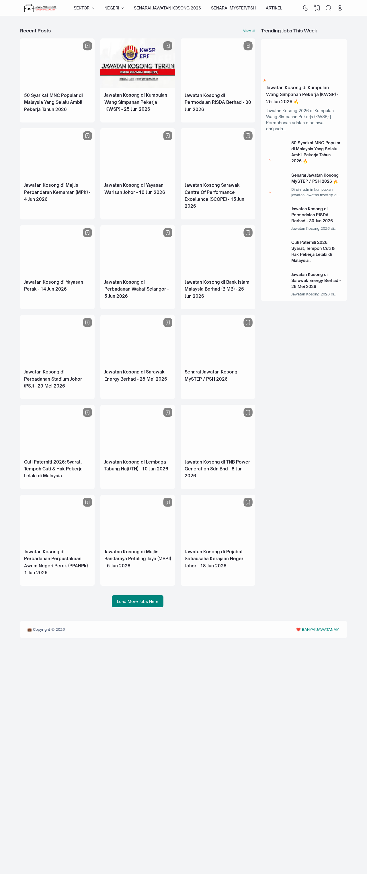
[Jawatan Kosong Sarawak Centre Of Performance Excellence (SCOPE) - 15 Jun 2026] (218, 176)
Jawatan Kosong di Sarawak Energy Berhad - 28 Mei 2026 (316, 280)
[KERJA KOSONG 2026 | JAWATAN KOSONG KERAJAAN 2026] (40, 8)
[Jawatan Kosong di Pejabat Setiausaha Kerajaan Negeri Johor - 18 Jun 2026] (218, 541)
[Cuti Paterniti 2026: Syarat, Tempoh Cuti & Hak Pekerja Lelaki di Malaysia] (57, 452)
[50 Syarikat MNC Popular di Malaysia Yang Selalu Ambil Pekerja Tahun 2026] (57, 86)
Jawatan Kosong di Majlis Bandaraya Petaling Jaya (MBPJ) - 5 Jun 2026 (137, 557)
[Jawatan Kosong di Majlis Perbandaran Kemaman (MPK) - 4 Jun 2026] (57, 176)
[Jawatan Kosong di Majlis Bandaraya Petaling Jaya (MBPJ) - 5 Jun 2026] (137, 541)
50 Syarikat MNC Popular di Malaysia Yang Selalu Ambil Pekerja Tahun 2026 (53, 102)
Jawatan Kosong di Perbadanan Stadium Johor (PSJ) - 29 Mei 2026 (53, 378)
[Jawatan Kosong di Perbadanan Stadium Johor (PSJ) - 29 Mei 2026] (57, 362)
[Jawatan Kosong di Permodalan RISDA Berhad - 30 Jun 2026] (218, 86)
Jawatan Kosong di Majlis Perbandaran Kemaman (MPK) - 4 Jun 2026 (57, 192)
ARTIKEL (274, 7)
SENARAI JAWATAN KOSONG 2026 (167, 7)
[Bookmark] (87, 45)
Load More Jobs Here (138, 600)
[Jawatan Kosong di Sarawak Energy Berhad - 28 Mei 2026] (137, 362)
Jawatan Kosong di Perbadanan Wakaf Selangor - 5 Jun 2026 (136, 288)
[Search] (328, 8)
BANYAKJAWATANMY (320, 628)
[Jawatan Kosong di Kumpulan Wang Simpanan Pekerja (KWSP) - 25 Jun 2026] (137, 86)
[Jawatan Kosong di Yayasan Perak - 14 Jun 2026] (57, 272)
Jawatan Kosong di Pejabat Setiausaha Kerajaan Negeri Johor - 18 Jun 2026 (215, 557)
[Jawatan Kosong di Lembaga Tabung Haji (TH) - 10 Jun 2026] (137, 452)
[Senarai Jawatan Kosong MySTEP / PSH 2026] (218, 362)
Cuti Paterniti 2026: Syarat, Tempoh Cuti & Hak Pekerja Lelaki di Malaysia (53, 468)
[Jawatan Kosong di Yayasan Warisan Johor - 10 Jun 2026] (137, 176)
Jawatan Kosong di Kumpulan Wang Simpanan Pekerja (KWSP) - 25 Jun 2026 (135, 102)
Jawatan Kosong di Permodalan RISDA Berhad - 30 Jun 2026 (218, 102)
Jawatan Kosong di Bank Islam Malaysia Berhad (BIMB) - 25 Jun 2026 (217, 288)
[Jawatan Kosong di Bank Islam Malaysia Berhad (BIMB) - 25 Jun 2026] (218, 272)
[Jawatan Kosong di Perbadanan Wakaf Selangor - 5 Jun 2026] (137, 272)
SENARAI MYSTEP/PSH (233, 7)
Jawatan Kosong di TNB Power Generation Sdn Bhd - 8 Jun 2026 (217, 468)
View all (249, 31)
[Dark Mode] (306, 8)
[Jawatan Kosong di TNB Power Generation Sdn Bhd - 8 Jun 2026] (218, 452)
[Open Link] (340, 8)
